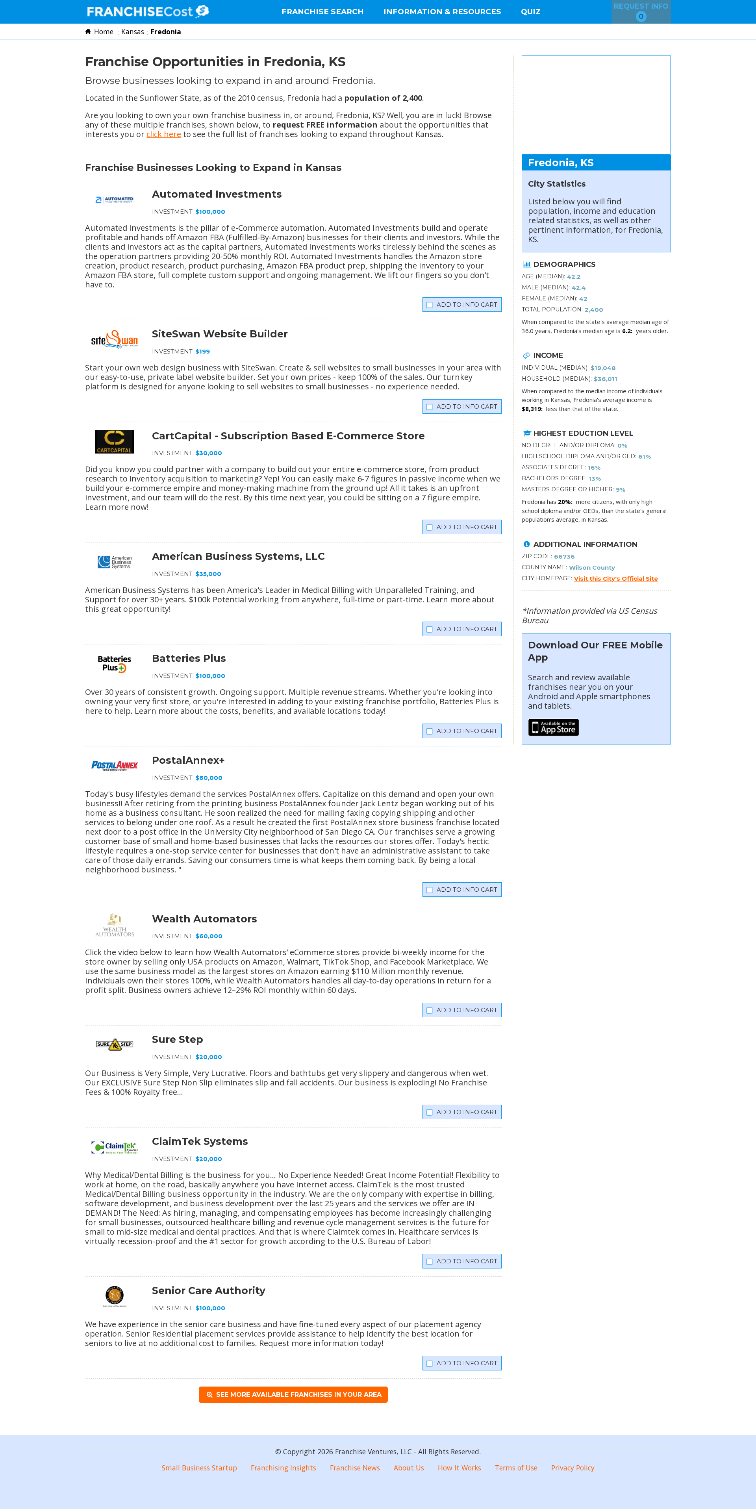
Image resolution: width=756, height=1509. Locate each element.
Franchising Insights (283, 1467)
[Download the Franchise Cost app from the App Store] (553, 733)
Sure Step (177, 1039)
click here (163, 134)
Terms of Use (516, 1467)
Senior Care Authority (208, 1290)
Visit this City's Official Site (616, 578)
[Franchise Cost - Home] (148, 12)
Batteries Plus (189, 658)
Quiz (531, 11)
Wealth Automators (204, 919)
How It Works (459, 1467)
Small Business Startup (199, 1467)
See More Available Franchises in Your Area (298, 1394)
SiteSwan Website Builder (220, 334)
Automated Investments (217, 194)
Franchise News (355, 1467)
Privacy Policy (573, 1467)
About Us (409, 1467)
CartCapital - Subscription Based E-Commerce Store (288, 436)
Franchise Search (323, 11)
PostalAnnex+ (188, 760)
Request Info (641, 11)
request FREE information (325, 124)
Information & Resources (442, 11)
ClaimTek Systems (200, 1141)
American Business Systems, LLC (238, 556)
